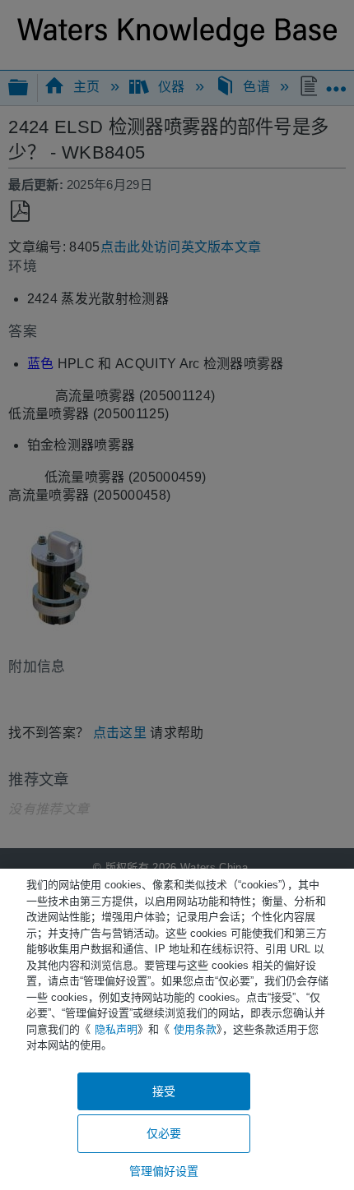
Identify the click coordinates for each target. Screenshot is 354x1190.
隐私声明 (116, 1029)
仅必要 (164, 1133)
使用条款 (195, 1029)
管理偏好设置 (164, 1171)
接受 (163, 1091)
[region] (177, 1029)
